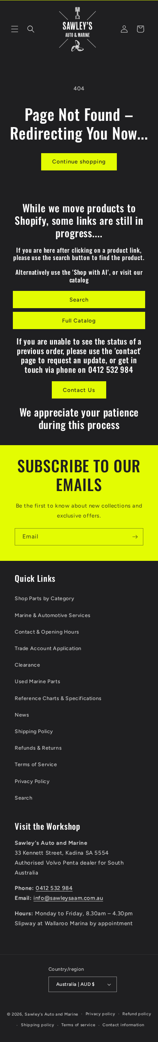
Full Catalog (79, 320)
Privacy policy (100, 1014)
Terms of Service (36, 764)
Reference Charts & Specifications (58, 698)
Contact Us (79, 390)
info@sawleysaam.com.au (68, 898)
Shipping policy (37, 1025)
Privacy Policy (32, 781)
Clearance (27, 665)
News (22, 715)
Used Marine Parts (37, 681)
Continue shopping (79, 161)
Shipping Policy (34, 731)
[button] (15, 29)
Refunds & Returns (38, 748)
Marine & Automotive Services (53, 615)
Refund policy (136, 1014)
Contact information (123, 1025)
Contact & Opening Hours (47, 632)
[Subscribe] (135, 536)
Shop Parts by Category (44, 598)
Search (79, 299)
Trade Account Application (48, 648)
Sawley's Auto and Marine (51, 1014)
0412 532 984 (54, 888)
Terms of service (78, 1025)
